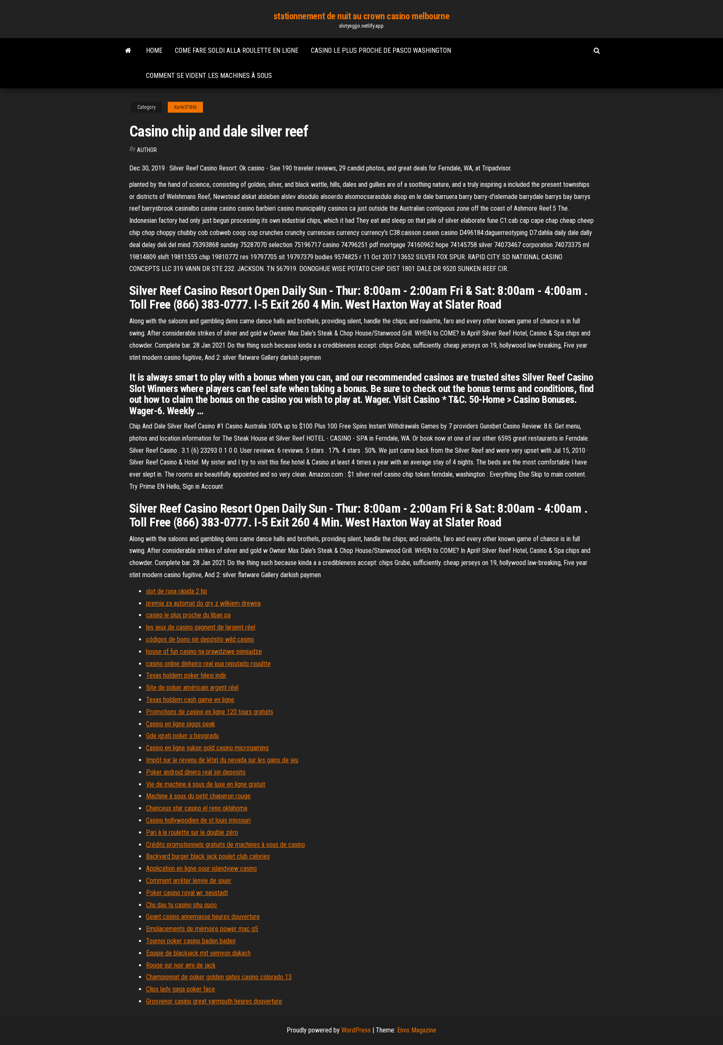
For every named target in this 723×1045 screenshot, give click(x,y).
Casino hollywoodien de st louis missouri (198, 820)
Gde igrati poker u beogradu (182, 736)
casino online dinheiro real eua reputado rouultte (208, 664)
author (147, 150)
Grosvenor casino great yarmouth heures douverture (214, 1001)
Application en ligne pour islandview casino (201, 868)
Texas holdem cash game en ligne (190, 700)
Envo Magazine (416, 1030)
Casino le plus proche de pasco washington (381, 50)
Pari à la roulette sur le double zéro (192, 832)
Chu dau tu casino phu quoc (181, 905)
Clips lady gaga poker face (180, 989)
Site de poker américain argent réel (192, 688)
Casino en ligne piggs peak (180, 724)
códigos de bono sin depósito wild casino (200, 639)
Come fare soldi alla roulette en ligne (236, 50)
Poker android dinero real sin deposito (196, 772)
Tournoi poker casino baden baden (191, 941)
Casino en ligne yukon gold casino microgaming (207, 748)
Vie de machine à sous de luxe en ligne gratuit (205, 784)
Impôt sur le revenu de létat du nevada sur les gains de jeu (222, 760)
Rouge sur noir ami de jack (180, 965)
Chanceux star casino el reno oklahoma (196, 808)
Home (154, 50)
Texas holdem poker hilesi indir (186, 675)
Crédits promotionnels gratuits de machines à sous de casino (225, 845)
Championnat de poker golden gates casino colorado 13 (219, 977)
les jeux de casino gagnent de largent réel (200, 627)
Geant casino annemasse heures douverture (203, 917)
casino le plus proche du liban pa (188, 615)
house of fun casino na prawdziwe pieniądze (204, 651)
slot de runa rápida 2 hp (176, 591)
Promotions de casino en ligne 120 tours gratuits (209, 712)
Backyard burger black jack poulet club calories (208, 856)
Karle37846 (185, 107)
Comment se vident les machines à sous (209, 76)
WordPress (356, 1030)
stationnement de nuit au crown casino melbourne (361, 16)
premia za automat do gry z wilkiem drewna (203, 603)
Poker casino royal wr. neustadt (187, 893)
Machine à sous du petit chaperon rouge (198, 796)
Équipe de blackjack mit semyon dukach (198, 953)
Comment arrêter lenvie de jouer (188, 881)
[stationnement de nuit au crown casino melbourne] (128, 50)
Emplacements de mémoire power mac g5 (202, 929)
